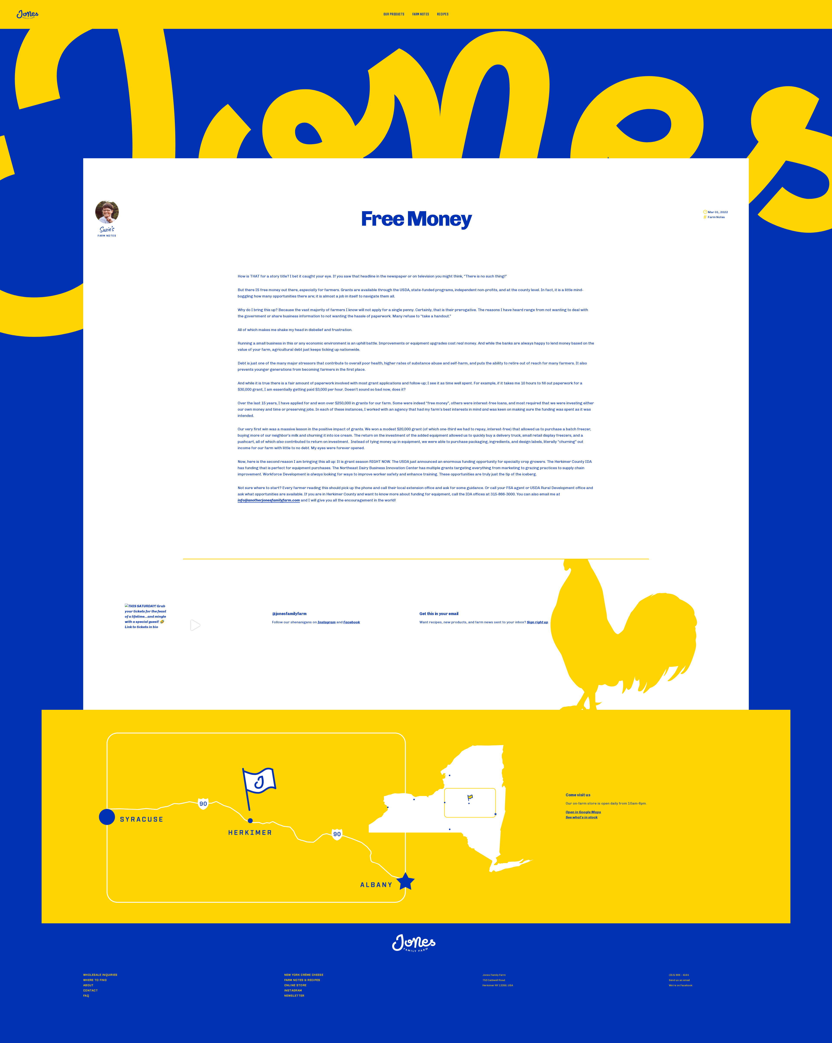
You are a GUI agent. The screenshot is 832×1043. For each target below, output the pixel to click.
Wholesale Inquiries (100, 975)
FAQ (86, 995)
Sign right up (537, 622)
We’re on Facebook (680, 985)
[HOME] (27, 14)
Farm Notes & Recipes (302, 980)
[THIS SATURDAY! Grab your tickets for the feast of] (146, 625)
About (88, 985)
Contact (90, 990)
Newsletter (294, 995)
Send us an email (679, 980)
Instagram (327, 622)
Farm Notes (716, 217)
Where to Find (95, 980)
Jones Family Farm (414, 943)
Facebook (351, 622)
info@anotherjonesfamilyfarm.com (269, 500)
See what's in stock (582, 817)
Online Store (295, 985)
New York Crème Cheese (303, 975)
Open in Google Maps (583, 812)
